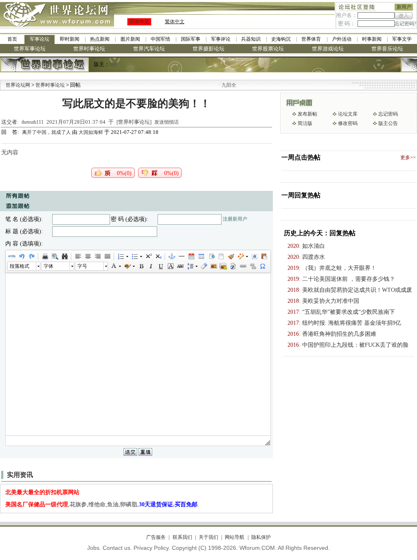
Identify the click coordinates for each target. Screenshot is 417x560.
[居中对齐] (87, 256)
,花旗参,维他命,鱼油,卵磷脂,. (102, 504)
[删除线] (180, 266)
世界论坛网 (18, 85)
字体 (48, 266)
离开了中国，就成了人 (47, 132)
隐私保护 (260, 537)
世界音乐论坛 (387, 49)
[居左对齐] (78, 256)
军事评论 (220, 39)
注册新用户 (235, 219)
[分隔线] (181, 256)
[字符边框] (170, 266)
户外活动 (341, 39)
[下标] (158, 256)
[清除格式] (204, 266)
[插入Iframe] (211, 256)
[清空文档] (221, 256)
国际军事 (190, 39)
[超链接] (243, 266)
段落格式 (19, 266)
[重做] (31, 256)
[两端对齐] (107, 256)
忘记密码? (405, 23)
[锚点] (171, 256)
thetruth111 (33, 122)
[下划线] (160, 266)
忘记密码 (388, 114)
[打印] (45, 256)
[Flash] (233, 266)
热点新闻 (100, 39)
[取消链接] (252, 266)
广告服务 (156, 537)
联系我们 (182, 537)
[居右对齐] (97, 256)
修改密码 (348, 123)
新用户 (404, 7)
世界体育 (311, 39)
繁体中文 (174, 21)
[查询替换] (64, 256)
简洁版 (305, 123)
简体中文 (139, 21)
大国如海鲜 (91, 132)
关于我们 (208, 537)
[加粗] (141, 266)
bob (113, 64)
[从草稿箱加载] (264, 256)
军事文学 (402, 39)
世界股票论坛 (268, 49)
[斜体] (151, 266)
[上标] (148, 256)
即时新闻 (69, 39)
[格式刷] (230, 256)
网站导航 (234, 537)
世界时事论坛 (89, 49)
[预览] (54, 256)
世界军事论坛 (30, 49)
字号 (82, 266)
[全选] (254, 256)
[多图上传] (223, 266)
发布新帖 (307, 114)
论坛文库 (348, 114)
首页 (12, 39)
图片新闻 (130, 39)
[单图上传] (213, 266)
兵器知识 (251, 39)
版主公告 (388, 123)
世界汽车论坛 (149, 49)
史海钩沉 (281, 39)
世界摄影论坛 (208, 49)
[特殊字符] (262, 266)
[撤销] (22, 256)
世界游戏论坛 (328, 49)
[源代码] (12, 256)
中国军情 (160, 39)
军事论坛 (39, 39)
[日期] (191, 256)
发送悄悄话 (166, 122)
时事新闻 (372, 39)
